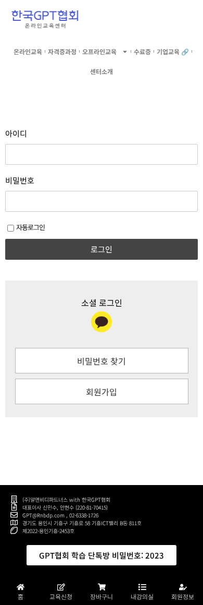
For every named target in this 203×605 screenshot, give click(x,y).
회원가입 (101, 391)
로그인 (101, 249)
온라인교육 (28, 51)
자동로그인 (30, 227)
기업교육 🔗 (173, 51)
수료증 (142, 51)
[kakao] (101, 322)
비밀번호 (19, 180)
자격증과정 (62, 51)
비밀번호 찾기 (101, 361)
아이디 (16, 133)
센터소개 (101, 71)
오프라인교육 (99, 51)
